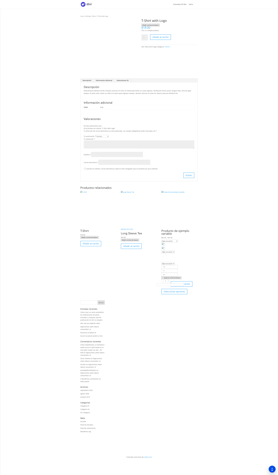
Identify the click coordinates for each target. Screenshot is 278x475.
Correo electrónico (91, 162)
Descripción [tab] (87, 80)
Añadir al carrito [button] (91, 243)
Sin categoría (85, 413)
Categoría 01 (84, 406)
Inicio (191, 4)
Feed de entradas (86, 425)
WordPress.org (85, 431)
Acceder (83, 421)
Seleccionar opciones (174, 291)
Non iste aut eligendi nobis (90, 323)
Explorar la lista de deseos (172, 278)
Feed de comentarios (88, 428)
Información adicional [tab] (104, 80)
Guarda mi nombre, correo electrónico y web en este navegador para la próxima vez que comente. (122, 169)
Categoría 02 (84, 409)
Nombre (87, 155)
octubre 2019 (85, 397)
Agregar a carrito (181, 283)
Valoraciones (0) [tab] (123, 80)
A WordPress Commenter (89, 379)
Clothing (87, 16)
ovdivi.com (148, 457)
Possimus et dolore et (88, 333)
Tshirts (94, 16)
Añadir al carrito (160, 37)
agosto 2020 (84, 394)
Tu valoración (89, 139)
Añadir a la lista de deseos (150, 25)
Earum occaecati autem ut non (91, 336)
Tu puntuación (90, 136)
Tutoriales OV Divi (179, 4)
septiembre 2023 (86, 390)
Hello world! (84, 381)
